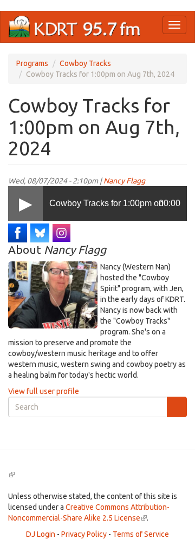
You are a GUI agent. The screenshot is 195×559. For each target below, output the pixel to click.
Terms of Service (141, 534)
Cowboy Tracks (85, 63)
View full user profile (43, 391)
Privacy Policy (84, 534)
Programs (32, 63)
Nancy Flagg (124, 180)
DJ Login (40, 534)
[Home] (75, 27)
